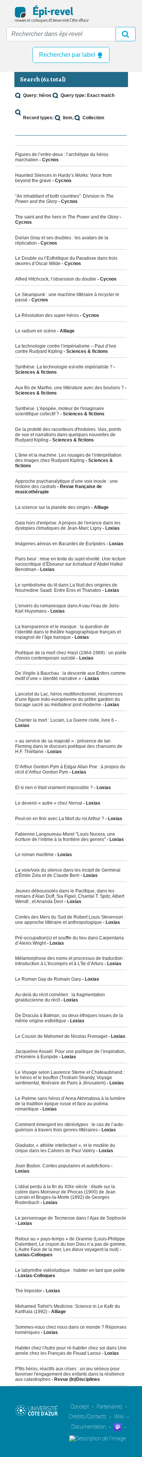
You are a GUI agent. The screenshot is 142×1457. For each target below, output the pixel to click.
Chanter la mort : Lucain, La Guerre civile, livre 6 (64, 720)
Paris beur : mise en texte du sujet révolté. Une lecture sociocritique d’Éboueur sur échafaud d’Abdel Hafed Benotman (70, 564)
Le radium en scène (35, 331)
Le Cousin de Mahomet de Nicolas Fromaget (61, 1036)
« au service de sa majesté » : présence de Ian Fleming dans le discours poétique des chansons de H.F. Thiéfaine (68, 746)
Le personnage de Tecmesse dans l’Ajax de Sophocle (70, 1218)
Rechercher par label (68, 54)
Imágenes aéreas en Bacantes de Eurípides (60, 543)
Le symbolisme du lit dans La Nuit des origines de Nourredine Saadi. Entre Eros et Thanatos (66, 587)
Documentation (88, 1427)
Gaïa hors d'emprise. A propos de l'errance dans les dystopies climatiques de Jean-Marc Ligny (67, 525)
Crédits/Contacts (87, 1416)
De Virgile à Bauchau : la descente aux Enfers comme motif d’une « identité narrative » (70, 676)
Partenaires (109, 1407)
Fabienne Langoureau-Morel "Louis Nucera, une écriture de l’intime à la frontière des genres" (65, 836)
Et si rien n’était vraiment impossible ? (54, 787)
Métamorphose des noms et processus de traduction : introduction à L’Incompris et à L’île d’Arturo (70, 961)
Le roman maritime (34, 854)
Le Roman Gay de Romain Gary (48, 979)
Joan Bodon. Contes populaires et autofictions (62, 1165)
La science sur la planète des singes (52, 507)
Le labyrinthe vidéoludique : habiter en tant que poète (70, 1270)
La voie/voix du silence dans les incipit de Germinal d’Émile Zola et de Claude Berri (67, 872)
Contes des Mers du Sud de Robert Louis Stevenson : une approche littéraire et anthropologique (70, 919)
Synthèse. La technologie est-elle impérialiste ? (63, 367)
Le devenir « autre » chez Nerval (48, 803)
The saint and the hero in (67, 217)
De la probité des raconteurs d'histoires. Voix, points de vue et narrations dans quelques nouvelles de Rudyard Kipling (68, 435)
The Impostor (28, 1290)
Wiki (119, 1416)
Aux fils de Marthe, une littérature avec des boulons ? (69, 387)
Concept (79, 1407)
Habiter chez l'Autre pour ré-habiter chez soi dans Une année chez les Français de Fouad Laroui (70, 1350)
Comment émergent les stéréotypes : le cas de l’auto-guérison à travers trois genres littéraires (69, 1127)
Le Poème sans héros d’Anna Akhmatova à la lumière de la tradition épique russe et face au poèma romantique (70, 1104)
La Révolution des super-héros (47, 315)
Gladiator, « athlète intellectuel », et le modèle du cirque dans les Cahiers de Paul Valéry (65, 1148)
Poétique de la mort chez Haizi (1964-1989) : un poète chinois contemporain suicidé (70, 655)
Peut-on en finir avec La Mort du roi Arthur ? (59, 818)
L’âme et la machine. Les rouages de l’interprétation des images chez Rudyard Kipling (68, 457)
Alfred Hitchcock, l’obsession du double (55, 279)
